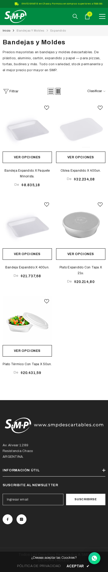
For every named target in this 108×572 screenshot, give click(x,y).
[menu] (102, 16)
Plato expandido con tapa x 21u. (81, 270)
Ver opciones (27, 157)
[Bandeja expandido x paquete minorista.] (27, 127)
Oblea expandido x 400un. (81, 170)
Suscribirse (85, 499)
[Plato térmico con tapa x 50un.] (27, 320)
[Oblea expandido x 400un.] (80, 127)
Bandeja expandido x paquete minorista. (27, 173)
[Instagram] (21, 519)
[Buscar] (75, 16)
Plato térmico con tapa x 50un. (27, 364)
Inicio (6, 30)
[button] (50, 91)
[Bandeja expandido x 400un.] (27, 223)
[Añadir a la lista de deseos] (47, 108)
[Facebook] (8, 519)
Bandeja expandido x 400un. (27, 267)
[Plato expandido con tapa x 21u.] (80, 223)
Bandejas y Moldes (30, 30)
